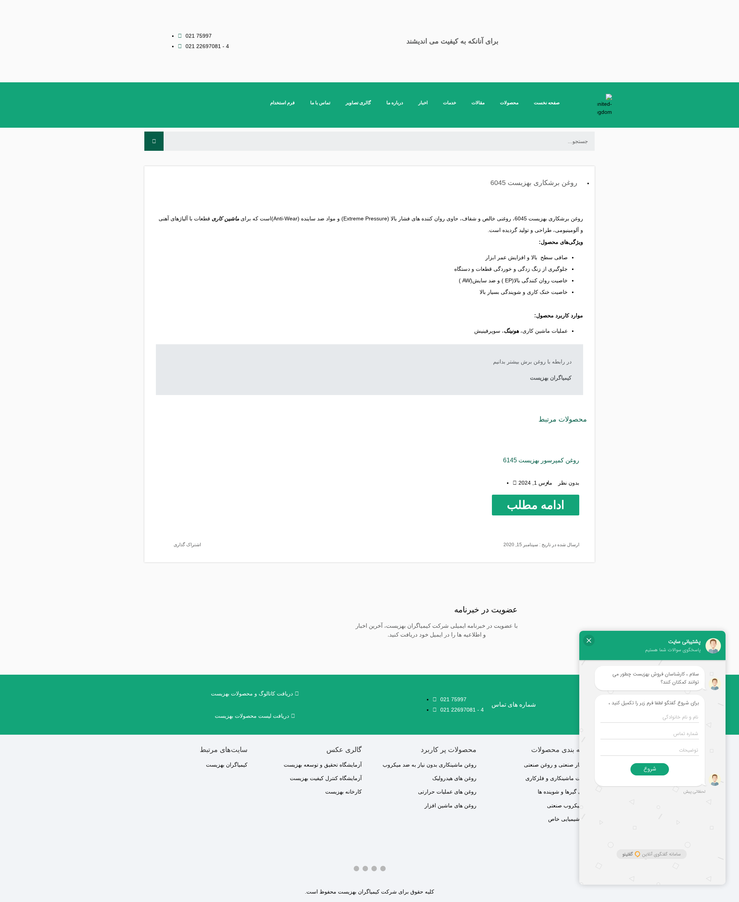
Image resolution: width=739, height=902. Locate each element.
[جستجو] (154, 141)
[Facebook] (383, 868)
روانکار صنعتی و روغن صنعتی (557, 765)
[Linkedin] (356, 868)
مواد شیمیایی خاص (569, 819)
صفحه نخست (547, 102)
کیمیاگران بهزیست (226, 765)
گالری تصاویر (358, 102)
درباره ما (394, 102)
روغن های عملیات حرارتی (447, 792)
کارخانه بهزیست (343, 792)
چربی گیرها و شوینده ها (564, 792)
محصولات (509, 102)
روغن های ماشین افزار (451, 805)
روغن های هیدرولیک (454, 778)
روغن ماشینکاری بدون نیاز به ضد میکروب (430, 765)
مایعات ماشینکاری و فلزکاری (558, 778)
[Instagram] (374, 868)
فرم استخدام (282, 102)
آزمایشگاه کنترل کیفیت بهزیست (326, 778)
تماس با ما (320, 102)
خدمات (449, 102)
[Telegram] (365, 868)
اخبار (423, 102)
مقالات (478, 102)
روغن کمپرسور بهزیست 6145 (541, 460)
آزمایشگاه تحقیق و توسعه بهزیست (323, 765)
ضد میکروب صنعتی (569, 805)
